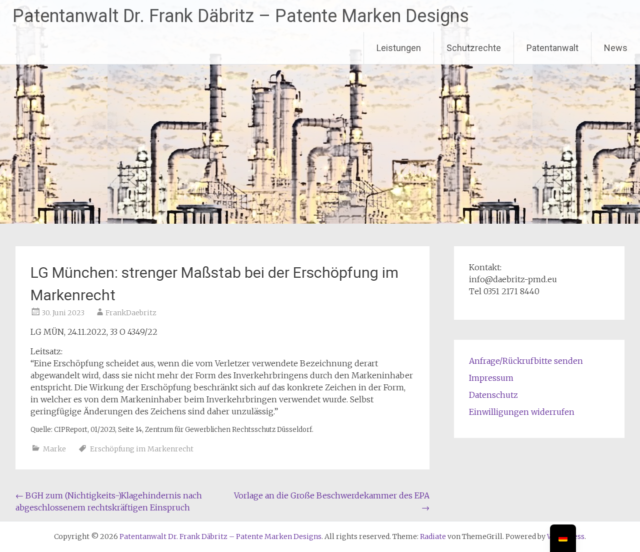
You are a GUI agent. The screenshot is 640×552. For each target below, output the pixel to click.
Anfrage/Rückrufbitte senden (526, 361)
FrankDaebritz (131, 312)
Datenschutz (493, 395)
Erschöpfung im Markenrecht (142, 448)
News (616, 48)
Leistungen (398, 48)
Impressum (491, 378)
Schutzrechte (473, 48)
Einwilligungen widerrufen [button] (521, 412)
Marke (54, 448)
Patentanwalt (552, 48)
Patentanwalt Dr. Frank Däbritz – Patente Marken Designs (240, 16)
